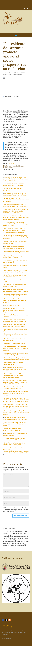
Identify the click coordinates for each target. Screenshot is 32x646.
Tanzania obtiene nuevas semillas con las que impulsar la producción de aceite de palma (15, 348)
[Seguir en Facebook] (21, 8)
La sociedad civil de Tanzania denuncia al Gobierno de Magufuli (15, 354)
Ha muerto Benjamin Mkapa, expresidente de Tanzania (12, 257)
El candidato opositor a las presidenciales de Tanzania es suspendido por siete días (16, 200)
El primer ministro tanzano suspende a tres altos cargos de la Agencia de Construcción (15, 393)
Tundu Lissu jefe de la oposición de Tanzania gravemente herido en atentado (16, 359)
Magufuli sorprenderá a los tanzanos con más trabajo (14, 242)
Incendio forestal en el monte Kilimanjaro (12, 189)
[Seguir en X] (24, 8)
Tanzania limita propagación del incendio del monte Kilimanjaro (13, 184)
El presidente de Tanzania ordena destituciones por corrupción (14, 444)
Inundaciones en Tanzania (12, 305)
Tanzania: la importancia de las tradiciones (13, 448)
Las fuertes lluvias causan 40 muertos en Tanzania (16, 316)
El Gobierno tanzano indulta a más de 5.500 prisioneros (15, 339)
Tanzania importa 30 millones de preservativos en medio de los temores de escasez (16, 412)
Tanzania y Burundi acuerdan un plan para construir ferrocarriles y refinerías (15, 194)
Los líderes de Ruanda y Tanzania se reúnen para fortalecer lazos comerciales (15, 205)
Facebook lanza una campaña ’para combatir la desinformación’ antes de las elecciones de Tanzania (15, 179)
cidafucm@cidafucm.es (12, 627)
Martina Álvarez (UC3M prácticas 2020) (14, 73)
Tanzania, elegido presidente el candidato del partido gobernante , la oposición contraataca (14, 369)
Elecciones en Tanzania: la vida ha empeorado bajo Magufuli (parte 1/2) (14, 325)
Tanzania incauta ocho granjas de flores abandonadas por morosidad (15, 252)
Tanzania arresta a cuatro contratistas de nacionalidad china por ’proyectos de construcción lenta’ (15, 406)
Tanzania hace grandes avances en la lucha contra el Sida (15, 261)
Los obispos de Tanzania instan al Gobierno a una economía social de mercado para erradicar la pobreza (14, 230)
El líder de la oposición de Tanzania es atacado (15, 280)
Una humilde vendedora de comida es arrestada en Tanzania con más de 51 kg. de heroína (15, 237)
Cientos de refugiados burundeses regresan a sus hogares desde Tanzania (15, 418)
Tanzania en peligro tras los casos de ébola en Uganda (15, 434)
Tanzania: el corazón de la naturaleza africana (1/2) (15, 335)
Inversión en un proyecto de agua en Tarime (15, 266)
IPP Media (11, 163)
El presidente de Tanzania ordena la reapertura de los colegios (14, 276)
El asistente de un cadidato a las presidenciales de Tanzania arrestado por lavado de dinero (15, 224)
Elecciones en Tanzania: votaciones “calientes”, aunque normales (14, 388)
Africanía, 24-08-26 (9, 528)
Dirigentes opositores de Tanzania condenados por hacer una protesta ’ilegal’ (14, 310)
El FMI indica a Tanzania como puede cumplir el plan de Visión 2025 (15, 439)
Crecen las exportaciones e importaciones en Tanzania (12, 429)
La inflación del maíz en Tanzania (14, 343)
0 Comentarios (18, 74)
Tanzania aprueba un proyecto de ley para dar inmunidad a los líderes (15, 271)
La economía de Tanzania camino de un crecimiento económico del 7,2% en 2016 (16, 452)
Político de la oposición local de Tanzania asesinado (13, 363)
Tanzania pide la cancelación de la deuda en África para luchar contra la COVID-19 (14, 300)
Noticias (12, 74)
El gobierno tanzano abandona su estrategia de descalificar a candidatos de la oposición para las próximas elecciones (16, 400)
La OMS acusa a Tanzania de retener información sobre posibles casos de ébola (14, 424)
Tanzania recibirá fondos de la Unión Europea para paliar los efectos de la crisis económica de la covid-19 (16, 217)
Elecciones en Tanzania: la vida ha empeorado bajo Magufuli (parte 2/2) (14, 320)
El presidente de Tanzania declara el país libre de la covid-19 (14, 285)
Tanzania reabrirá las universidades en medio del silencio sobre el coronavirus (15, 295)
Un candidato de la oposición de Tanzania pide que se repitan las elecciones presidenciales (13, 375)
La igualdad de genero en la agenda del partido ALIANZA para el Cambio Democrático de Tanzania (15, 211)
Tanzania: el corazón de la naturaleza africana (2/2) (15, 330)
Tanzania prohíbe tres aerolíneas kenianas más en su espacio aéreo (13, 247)
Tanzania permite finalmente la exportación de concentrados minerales (15, 290)
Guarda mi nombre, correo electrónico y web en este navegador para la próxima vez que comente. (16, 509)
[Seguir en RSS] (27, 8)
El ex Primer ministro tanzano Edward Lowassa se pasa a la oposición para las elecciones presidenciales (15, 382)
